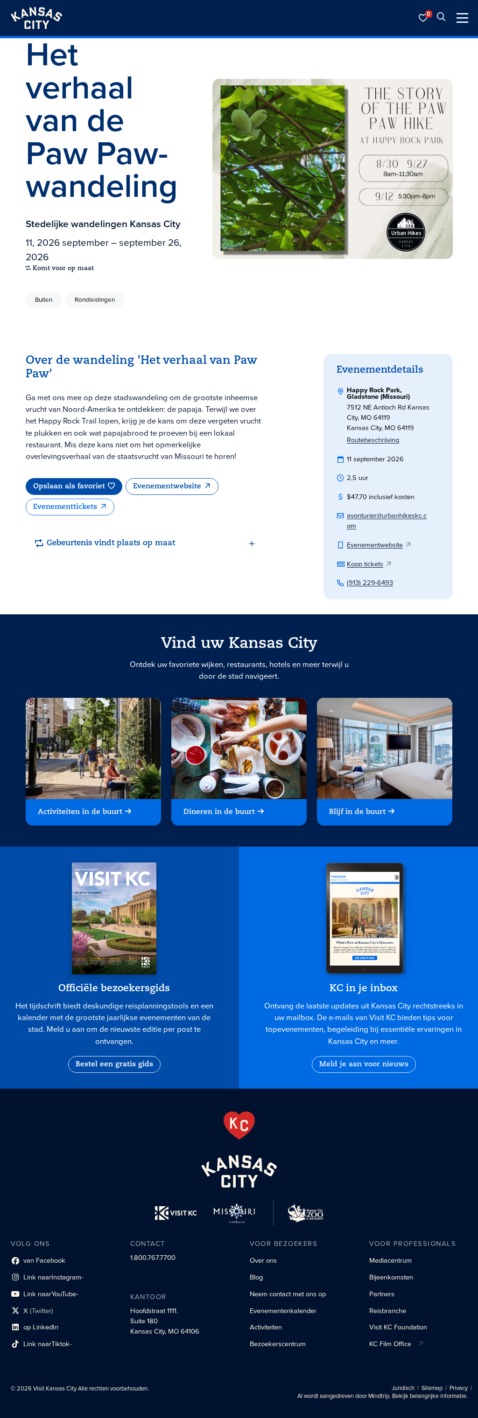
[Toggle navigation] (462, 18)
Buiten (43, 299)
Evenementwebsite (167, 486)
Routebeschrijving (373, 440)
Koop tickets (365, 564)
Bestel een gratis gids (114, 1064)
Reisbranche (387, 1311)
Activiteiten (266, 1327)
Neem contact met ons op (288, 1294)
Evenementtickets (65, 507)
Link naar (47, 1279)
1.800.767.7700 (153, 1257)
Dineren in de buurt (219, 812)
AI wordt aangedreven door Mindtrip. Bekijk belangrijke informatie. (382, 1396)
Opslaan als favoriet (69, 486)
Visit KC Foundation (398, 1327)
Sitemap (432, 1388)
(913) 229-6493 (370, 582)
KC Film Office (390, 1344)
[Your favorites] (423, 18)
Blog (256, 1277)
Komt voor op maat (63, 268)
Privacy (459, 1388)
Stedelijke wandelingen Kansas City (103, 223)
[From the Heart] (239, 1126)
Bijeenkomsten (391, 1277)
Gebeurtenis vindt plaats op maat (111, 543)
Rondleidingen (95, 299)
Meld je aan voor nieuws (363, 1064)
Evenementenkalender (283, 1311)
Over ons (263, 1260)
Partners (381, 1294)
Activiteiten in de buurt (80, 812)
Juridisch (403, 1388)
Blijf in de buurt (358, 812)
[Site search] (441, 18)
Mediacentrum (390, 1260)
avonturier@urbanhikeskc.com (387, 520)
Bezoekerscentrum (278, 1344)
